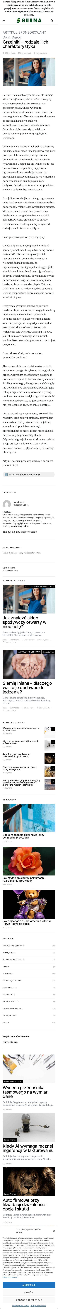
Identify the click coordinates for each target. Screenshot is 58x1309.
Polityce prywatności (10, 1277)
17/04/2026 (7, 747)
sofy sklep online (21, 526)
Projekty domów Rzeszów (16, 1036)
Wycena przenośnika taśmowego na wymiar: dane (21, 729)
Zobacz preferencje (29, 1300)
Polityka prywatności (38, 1306)
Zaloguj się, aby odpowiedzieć (20, 531)
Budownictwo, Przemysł (14, 960)
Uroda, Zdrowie (48, 652)
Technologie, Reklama (13, 1008)
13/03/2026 (7, 788)
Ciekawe (6, 967)
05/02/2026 (7, 884)
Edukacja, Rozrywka (12, 981)
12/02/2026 (7, 841)
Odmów (29, 1292)
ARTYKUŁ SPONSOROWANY (24, 32)
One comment (25, 53)
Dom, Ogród (12, 37)
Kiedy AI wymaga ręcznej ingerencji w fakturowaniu (20, 742)
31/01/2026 (7, 927)
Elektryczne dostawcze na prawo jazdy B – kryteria (19, 768)
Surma (5, 640)
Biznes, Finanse (9, 953)
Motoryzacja (9, 995)
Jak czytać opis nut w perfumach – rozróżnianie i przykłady (24, 879)
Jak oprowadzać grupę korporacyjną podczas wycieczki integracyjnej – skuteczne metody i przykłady (21, 782)
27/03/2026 (7, 773)
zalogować (15, 553)
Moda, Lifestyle (10, 988)
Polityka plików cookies (20, 1306)
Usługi (52, 586)
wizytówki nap (10, 1041)
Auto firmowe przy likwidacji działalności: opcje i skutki (17, 755)
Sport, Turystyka (11, 1001)
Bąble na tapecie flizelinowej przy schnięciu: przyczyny (23, 836)
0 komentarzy (29, 708)
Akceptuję (29, 1285)
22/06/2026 (7, 733)
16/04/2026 (7, 760)
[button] (54, 1231)
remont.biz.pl (10, 465)
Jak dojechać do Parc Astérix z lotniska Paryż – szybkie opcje (27, 922)
